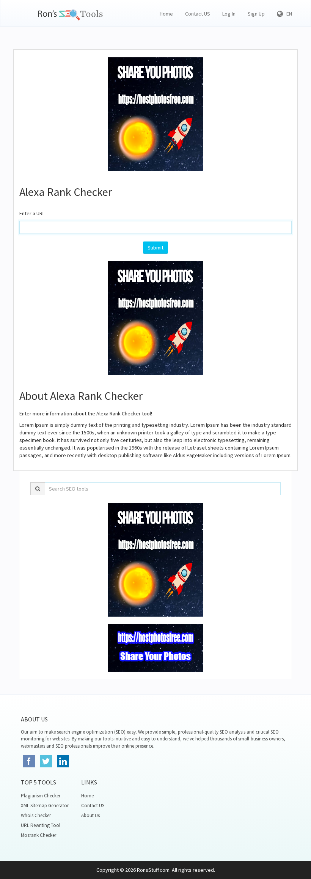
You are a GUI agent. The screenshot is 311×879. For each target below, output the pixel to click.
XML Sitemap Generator (45, 805)
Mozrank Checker (38, 835)
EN (287, 13)
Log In (229, 13)
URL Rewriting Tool (40, 825)
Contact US (197, 13)
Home (166, 13)
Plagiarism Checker (40, 795)
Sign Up (256, 13)
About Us (90, 815)
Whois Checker (36, 815)
